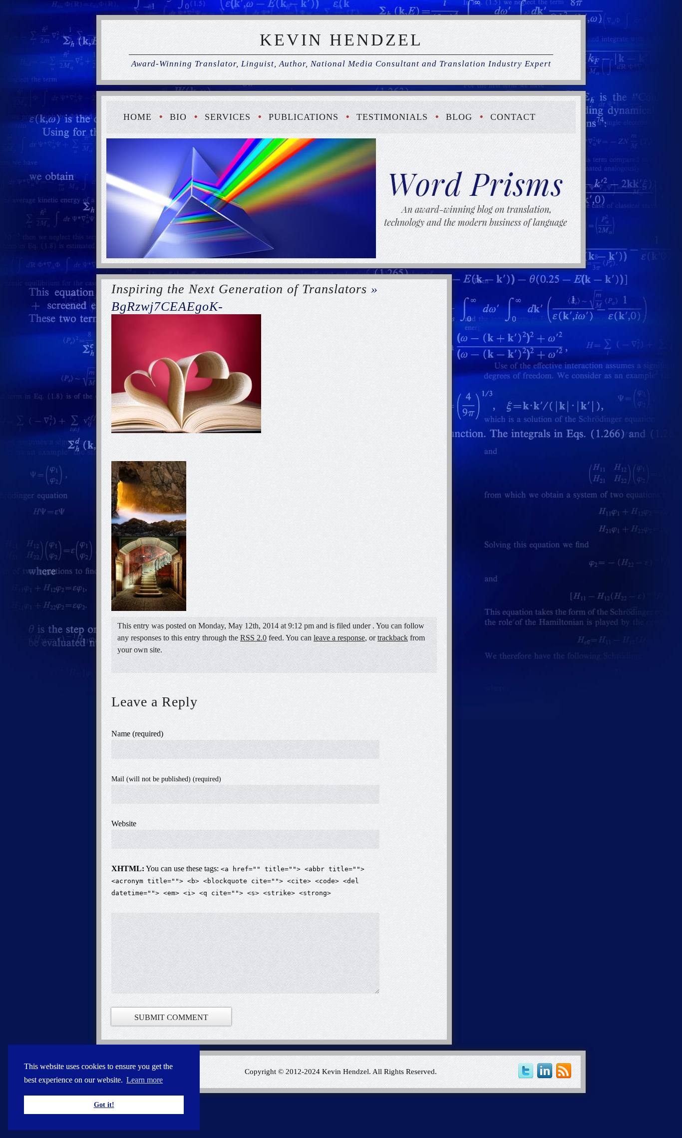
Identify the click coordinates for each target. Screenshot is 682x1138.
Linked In (546, 1071)
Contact (513, 117)
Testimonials (392, 117)
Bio (178, 117)
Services (228, 117)
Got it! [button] (104, 1105)
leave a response (339, 637)
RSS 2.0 (253, 637)
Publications (304, 117)
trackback (392, 637)
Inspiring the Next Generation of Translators (239, 289)
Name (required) (137, 733)
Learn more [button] (144, 1080)
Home (137, 117)
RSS (565, 1071)
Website (123, 823)
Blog (459, 117)
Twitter (527, 1071)
